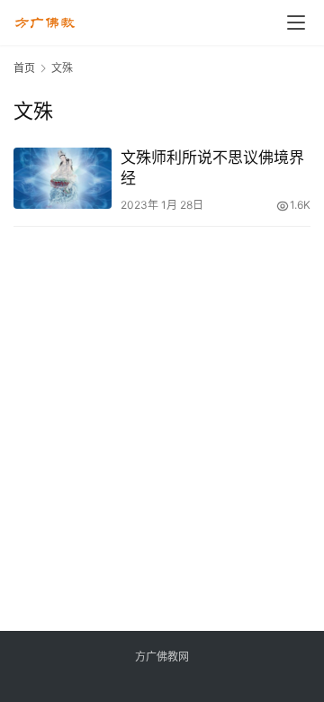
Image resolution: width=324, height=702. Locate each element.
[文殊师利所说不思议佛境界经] (63, 178)
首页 (24, 68)
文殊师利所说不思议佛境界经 (212, 167)
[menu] (296, 22)
